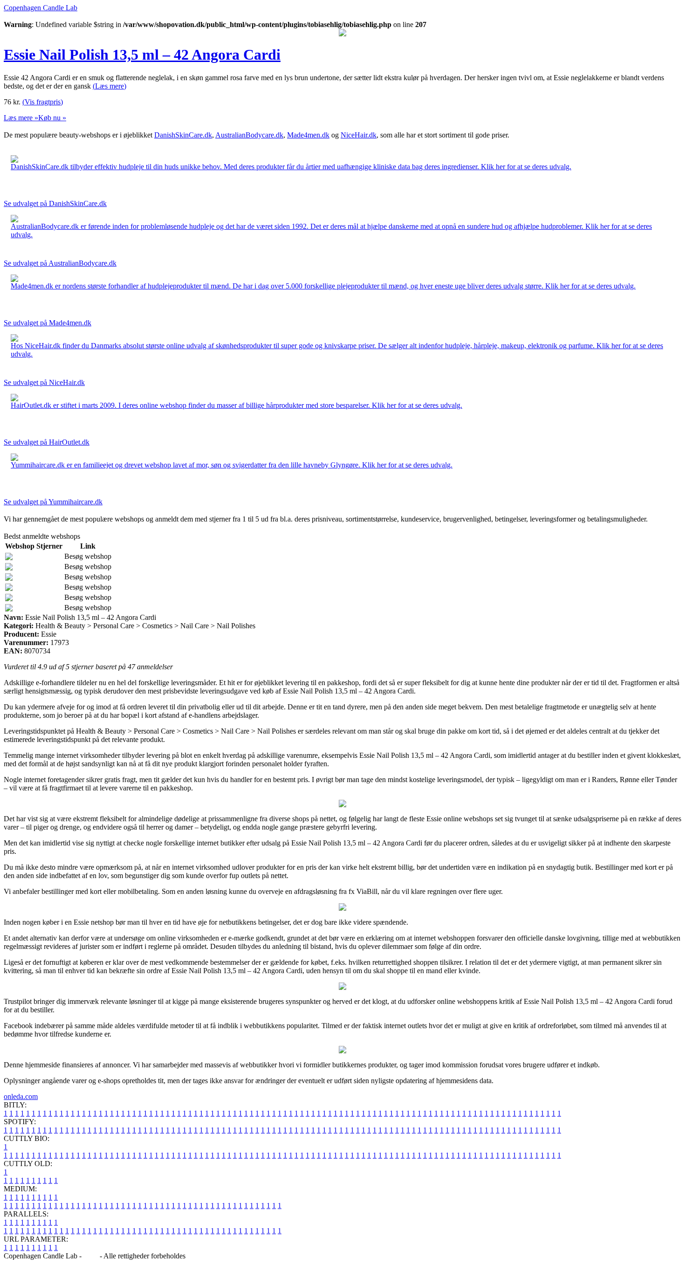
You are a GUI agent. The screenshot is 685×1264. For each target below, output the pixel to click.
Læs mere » (21, 118)
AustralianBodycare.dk (249, 135)
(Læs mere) (109, 86)
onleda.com (21, 1096)
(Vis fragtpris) (42, 102)
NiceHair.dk (359, 135)
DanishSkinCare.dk (183, 135)
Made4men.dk (308, 135)
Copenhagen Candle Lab (40, 8)
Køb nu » (52, 118)
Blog (90, 1256)
